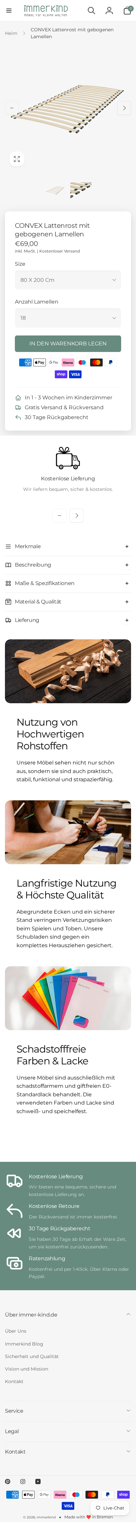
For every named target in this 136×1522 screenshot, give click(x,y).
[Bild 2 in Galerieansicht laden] (80, 190)
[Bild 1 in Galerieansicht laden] (55, 190)
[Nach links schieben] (12, 108)
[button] (9, 10)
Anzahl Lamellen (36, 302)
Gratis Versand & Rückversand (64, 407)
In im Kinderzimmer (68, 397)
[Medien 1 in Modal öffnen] (68, 108)
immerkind (46, 1517)
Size (20, 264)
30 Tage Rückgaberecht (56, 417)
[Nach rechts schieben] (124, 108)
